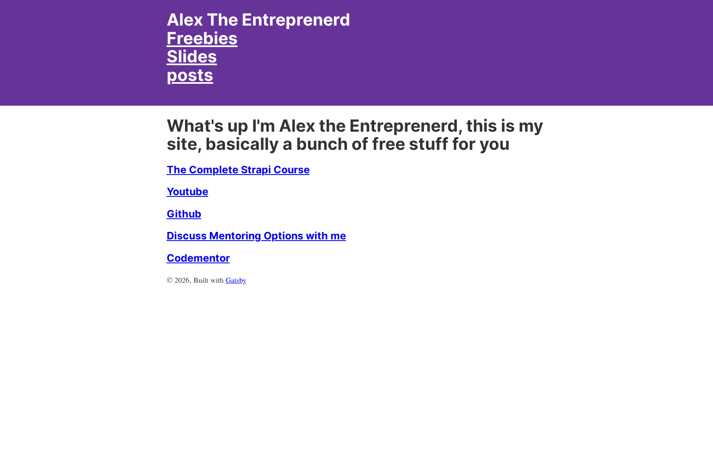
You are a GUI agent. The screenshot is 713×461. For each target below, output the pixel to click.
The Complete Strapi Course (238, 169)
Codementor (198, 258)
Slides (192, 56)
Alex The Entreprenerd (258, 19)
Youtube (187, 191)
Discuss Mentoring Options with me (256, 235)
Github (184, 214)
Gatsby (236, 280)
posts (190, 75)
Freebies (202, 38)
